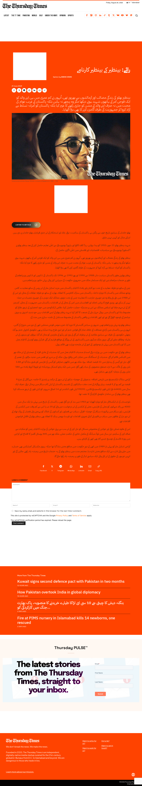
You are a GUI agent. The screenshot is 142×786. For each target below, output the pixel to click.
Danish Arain (66, 77)
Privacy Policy (62, 515)
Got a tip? (105, 741)
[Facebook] (87, 15)
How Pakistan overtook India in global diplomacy (58, 592)
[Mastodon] (131, 15)
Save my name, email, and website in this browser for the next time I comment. (48, 511)
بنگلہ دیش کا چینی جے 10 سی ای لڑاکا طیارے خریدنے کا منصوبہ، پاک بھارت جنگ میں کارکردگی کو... (70, 605)
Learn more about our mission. (20, 772)
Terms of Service (79, 515)
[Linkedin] (100, 15)
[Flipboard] (91, 15)
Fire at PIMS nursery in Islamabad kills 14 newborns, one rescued (66, 620)
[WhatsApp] (29, 90)
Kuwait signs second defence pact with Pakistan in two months (70, 581)
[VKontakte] (118, 15)
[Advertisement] (71, 30)
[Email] (39, 90)
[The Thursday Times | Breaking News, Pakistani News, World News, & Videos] (25, 6)
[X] (113, 15)
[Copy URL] (44, 90)
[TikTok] (104, 15)
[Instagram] (96, 15)
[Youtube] (122, 15)
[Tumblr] (109, 15)
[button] (136, 15)
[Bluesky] (127, 15)
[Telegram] (24, 90)
